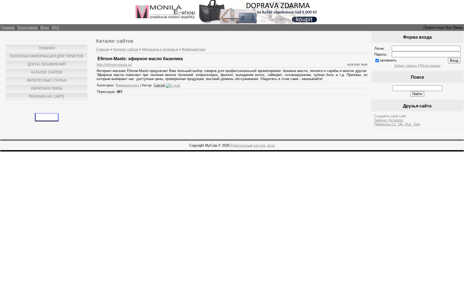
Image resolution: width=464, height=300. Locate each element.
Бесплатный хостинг (249, 145)
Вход (45, 28)
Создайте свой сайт (390, 116)
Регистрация (27, 28)
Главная (8, 28)
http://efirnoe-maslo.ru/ (114, 65)
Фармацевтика (193, 49)
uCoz (271, 145)
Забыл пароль (405, 66)
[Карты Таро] (47, 120)
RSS (55, 28)
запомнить (388, 60)
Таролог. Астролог (389, 120)
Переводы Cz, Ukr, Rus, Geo (397, 124)
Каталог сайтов (125, 49)
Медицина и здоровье (160, 49)
